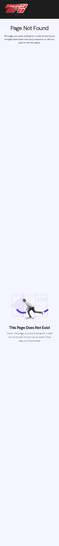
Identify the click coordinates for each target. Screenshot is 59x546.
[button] (53, 9)
